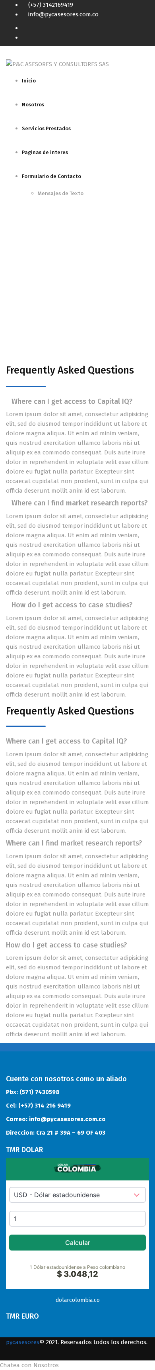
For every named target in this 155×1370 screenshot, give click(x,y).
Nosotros (33, 105)
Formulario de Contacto (51, 176)
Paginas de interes (45, 152)
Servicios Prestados (46, 128)
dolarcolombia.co (78, 1300)
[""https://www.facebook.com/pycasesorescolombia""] (146, 27)
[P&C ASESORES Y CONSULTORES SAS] (57, 63)
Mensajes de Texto (60, 193)
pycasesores (22, 1342)
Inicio (29, 81)
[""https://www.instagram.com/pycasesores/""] (146, 37)
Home (14, 279)
